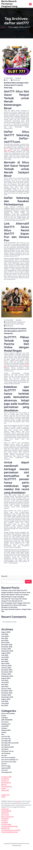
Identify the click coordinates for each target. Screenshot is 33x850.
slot (18, 801)
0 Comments (16, 80)
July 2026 (4, 634)
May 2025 (4, 659)
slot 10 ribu (4, 820)
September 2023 (7, 697)
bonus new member (8, 713)
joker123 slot (5, 813)
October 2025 (6, 649)
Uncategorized (6, 772)
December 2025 (6, 645)
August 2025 (5, 653)
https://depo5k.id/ (6, 786)
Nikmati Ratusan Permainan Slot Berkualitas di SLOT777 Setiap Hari (15, 331)
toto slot (4, 770)
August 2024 (5, 678)
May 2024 (4, 684)
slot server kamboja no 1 (9, 759)
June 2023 (5, 703)
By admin (18, 78)
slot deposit (4, 822)
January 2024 (6, 689)
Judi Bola (4, 718)
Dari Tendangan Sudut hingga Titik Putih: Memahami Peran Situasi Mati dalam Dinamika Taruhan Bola (15, 605)
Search (4, 576)
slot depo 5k (5, 745)
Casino (3, 715)
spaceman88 (5, 768)
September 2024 (7, 676)
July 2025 (4, 655)
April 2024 (4, 686)
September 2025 (7, 651)
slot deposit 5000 (7, 747)
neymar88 (5, 726)
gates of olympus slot (7, 816)
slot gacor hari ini (7, 751)
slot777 (14, 324)
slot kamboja (5, 753)
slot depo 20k (6, 741)
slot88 (3, 797)
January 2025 (6, 668)
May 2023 (4, 705)
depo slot (4, 784)
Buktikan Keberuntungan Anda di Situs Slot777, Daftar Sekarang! (16, 85)
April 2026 (4, 640)
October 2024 (6, 674)
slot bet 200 (5, 736)
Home (4, 27)
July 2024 (4, 680)
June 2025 (5, 657)
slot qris (4, 755)
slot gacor (19, 322)
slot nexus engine (6, 824)
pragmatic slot (5, 828)
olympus (4, 728)
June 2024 (5, 682)
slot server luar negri (8, 762)
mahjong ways (5, 795)
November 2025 (6, 647)
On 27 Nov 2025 (8, 320)
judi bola (3, 788)
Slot (7, 80)
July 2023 (4, 701)
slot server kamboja (8, 757)
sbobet (3, 732)
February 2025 (6, 665)
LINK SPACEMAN (6, 720)
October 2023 (6, 695)
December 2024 (6, 670)
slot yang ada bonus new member (10, 830)
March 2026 (5, 642)
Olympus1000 (9, 322)
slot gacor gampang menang (9, 826)
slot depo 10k (6, 739)
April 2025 (4, 661)
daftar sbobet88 (6, 811)
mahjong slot (5, 724)
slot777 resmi (5, 815)
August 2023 (5, 699)
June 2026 (5, 636)
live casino (5, 722)
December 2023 (6, 691)
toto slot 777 (5, 780)
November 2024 (6, 672)
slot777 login (20, 324)
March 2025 (5, 663)
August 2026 (5, 632)
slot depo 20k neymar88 (9, 743)
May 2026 (4, 638)
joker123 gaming (6, 782)
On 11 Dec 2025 (8, 78)
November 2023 (6, 693)
